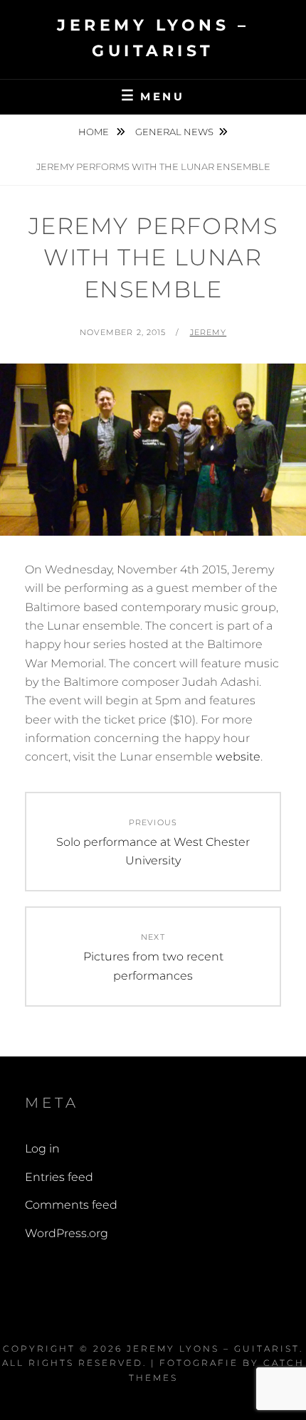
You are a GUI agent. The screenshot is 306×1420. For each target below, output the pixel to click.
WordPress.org (66, 1233)
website (238, 756)
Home (94, 131)
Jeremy (208, 332)
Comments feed (71, 1205)
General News (174, 131)
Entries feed (59, 1177)
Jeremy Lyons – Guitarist (213, 1348)
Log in (42, 1148)
